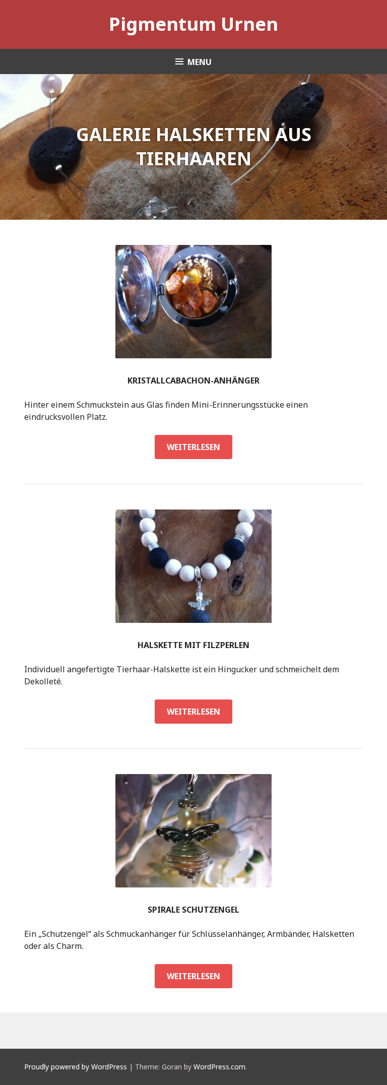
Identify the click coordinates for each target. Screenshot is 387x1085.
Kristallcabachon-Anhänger (193, 380)
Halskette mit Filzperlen (193, 645)
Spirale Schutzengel (193, 909)
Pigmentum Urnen (193, 24)
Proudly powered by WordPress (75, 1066)
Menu (199, 62)
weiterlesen (199, 450)
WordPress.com (219, 1066)
